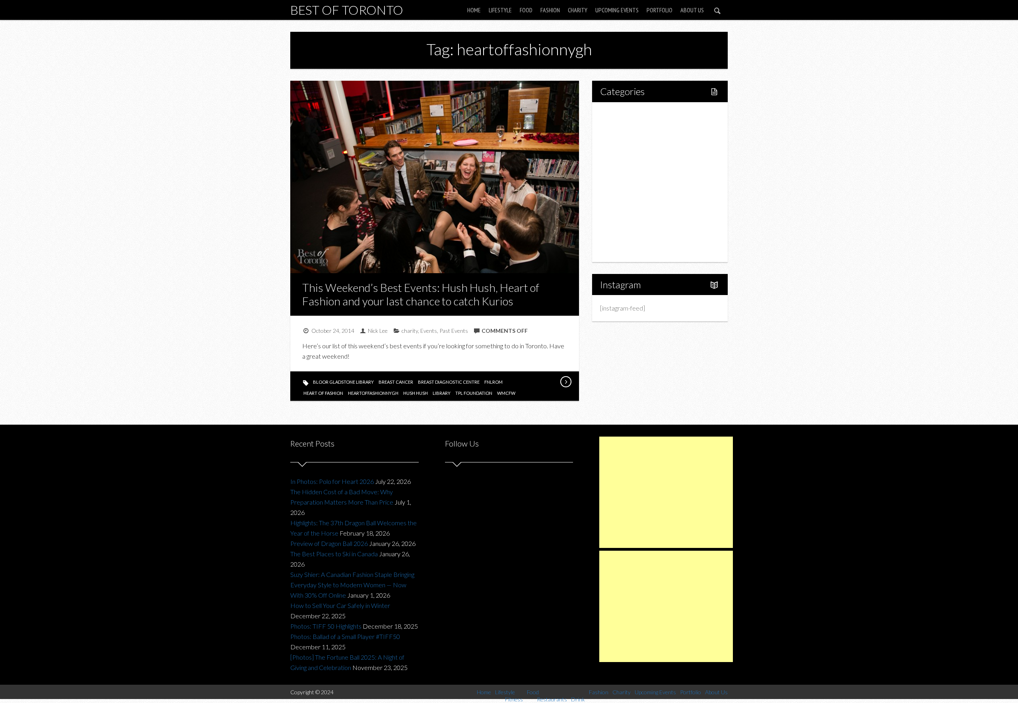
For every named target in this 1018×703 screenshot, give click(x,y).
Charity (577, 10)
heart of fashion (323, 393)
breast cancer (396, 382)
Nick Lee (378, 330)
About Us (692, 10)
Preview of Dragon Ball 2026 (329, 543)
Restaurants (633, 168)
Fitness (627, 141)
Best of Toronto (346, 9)
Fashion (550, 10)
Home (474, 10)
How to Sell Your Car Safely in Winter (340, 605)
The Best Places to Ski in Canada (334, 553)
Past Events (453, 330)
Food (526, 10)
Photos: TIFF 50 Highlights (325, 626)
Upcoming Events (617, 10)
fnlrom (493, 382)
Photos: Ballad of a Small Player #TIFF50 (345, 636)
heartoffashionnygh (373, 393)
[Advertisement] (666, 492)
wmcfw (506, 393)
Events (428, 330)
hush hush (415, 393)
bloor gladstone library (343, 382)
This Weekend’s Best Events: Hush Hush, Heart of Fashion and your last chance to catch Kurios (420, 294)
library (442, 393)
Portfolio (659, 10)
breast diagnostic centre (449, 382)
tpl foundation (473, 393)
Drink (624, 182)
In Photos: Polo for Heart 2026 (332, 481)
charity (410, 330)
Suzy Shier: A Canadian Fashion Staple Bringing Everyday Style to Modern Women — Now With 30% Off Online (352, 585)
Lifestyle (500, 10)
